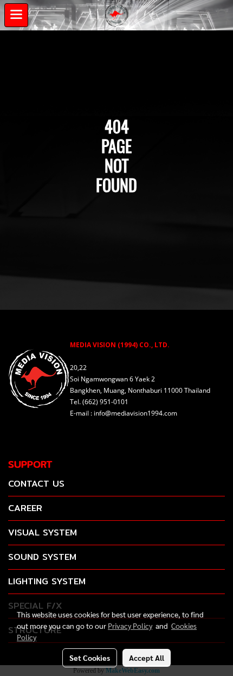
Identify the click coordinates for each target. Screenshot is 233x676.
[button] (219, 15)
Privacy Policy (130, 625)
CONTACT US (36, 483)
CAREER (25, 508)
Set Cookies (89, 657)
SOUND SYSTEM (42, 557)
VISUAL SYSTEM (42, 532)
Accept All (146, 657)
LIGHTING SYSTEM (47, 581)
